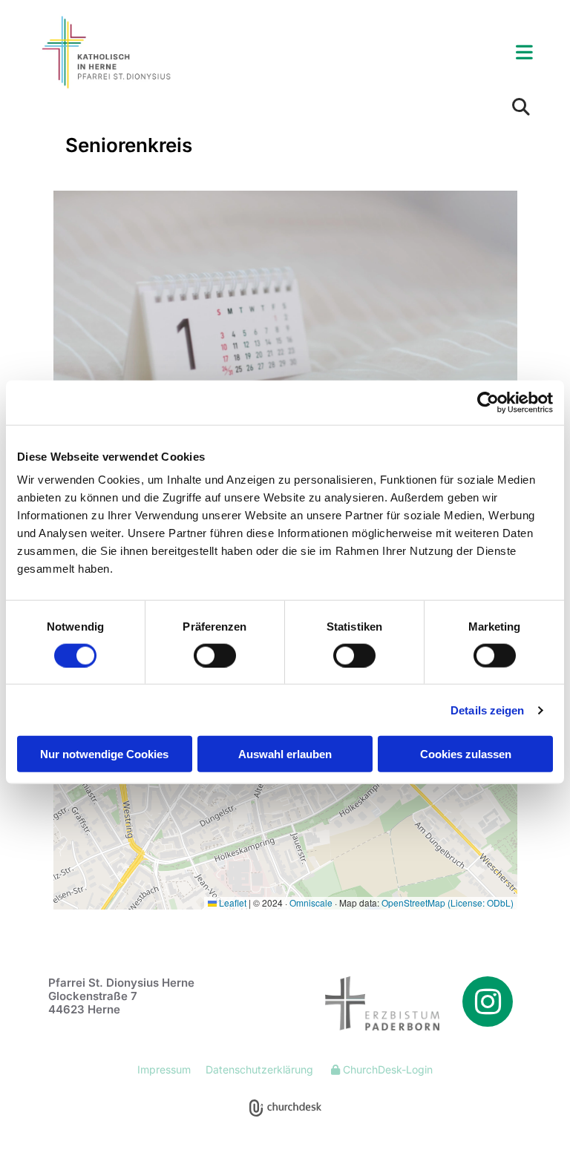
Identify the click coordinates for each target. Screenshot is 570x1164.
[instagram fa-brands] (487, 1001)
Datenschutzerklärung (259, 1069)
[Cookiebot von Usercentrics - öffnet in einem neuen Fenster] (488, 402)
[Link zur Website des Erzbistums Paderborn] (367, 1003)
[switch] (215, 655)
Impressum (164, 1069)
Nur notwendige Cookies (104, 754)
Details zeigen (487, 709)
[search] (521, 107)
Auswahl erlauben (285, 754)
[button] (371, 53)
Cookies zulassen (465, 754)
